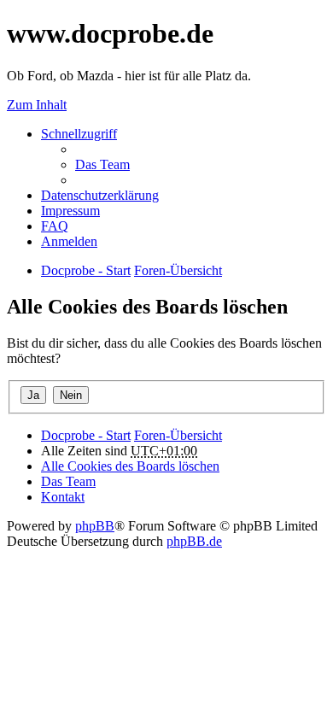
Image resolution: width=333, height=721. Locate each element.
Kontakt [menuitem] (63, 496)
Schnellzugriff (79, 133)
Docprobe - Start (86, 435)
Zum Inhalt (37, 104)
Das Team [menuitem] (102, 164)
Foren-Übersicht (178, 435)
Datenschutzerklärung (100, 195)
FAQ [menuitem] (54, 226)
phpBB (94, 526)
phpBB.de (194, 541)
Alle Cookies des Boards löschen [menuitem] (130, 466)
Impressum (70, 210)
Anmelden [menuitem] (69, 241)
